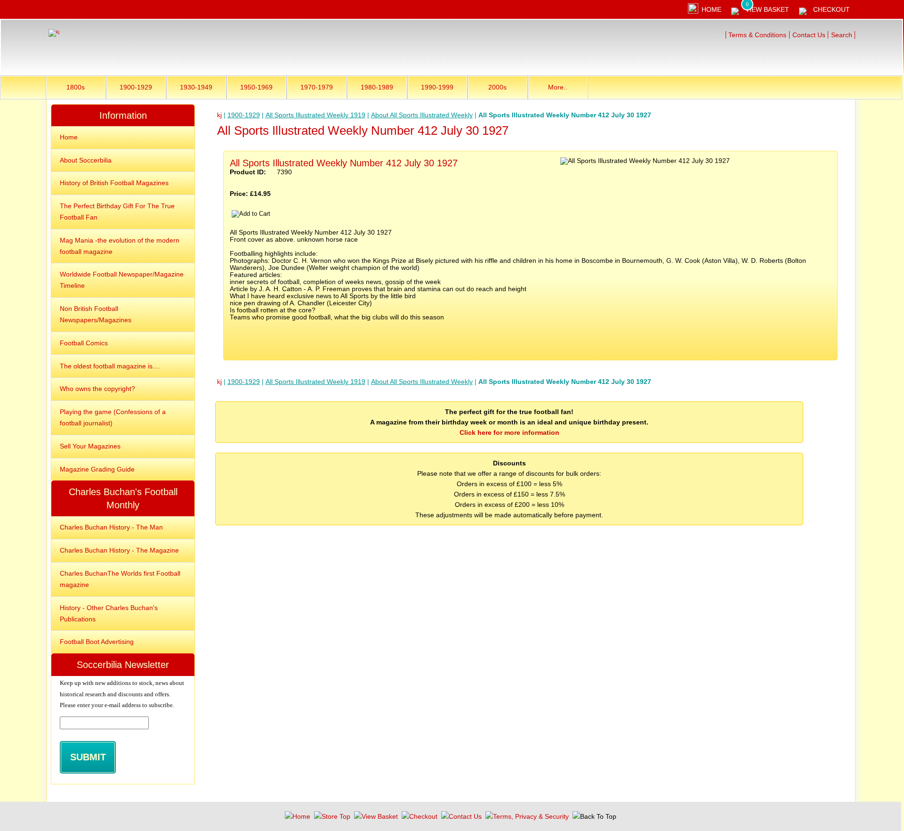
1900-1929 (136, 87)
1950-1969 (256, 87)
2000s (497, 87)
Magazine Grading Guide (97, 469)
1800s (75, 87)
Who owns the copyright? (97, 388)
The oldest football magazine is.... (110, 366)
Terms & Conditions (757, 35)
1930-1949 (196, 87)
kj (219, 115)
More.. (557, 87)
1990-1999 (437, 87)
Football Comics (84, 343)
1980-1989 (377, 87)
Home (711, 9)
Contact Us (808, 35)
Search (841, 35)
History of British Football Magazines (114, 183)
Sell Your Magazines (90, 446)
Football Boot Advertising (97, 641)
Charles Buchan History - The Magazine (119, 550)
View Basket (767, 9)
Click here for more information (509, 432)
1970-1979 (316, 87)
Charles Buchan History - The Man (111, 527)
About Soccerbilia (86, 160)
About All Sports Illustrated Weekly (422, 115)
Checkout (831, 9)
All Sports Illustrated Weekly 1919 (315, 115)
